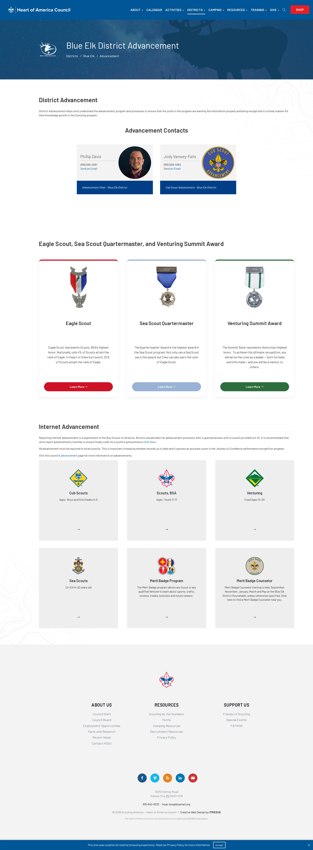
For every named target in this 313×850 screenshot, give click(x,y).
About (135, 10)
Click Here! (149, 442)
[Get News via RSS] (167, 778)
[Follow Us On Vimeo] (154, 778)
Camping (215, 10)
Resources (236, 10)
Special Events (236, 720)
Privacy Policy (166, 737)
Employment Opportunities (101, 726)
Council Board (101, 720)
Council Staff (102, 714)
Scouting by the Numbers (166, 714)
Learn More (77, 386)
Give (273, 10)
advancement (69, 455)
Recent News (102, 737)
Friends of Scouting (236, 714)
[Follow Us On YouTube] (192, 778)
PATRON (237, 726)
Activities (173, 10)
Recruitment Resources (166, 732)
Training (257, 10)
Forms (166, 720)
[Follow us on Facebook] (142, 778)
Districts (195, 10)
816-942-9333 (151, 804)
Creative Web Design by (200, 812)
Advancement (109, 56)
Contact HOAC (102, 743)
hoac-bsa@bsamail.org (176, 804)
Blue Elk (88, 56)
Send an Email (88, 168)
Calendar (154, 10)
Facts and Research (101, 732)
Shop (300, 10)
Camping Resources (166, 726)
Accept (219, 845)
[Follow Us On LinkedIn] (180, 778)
